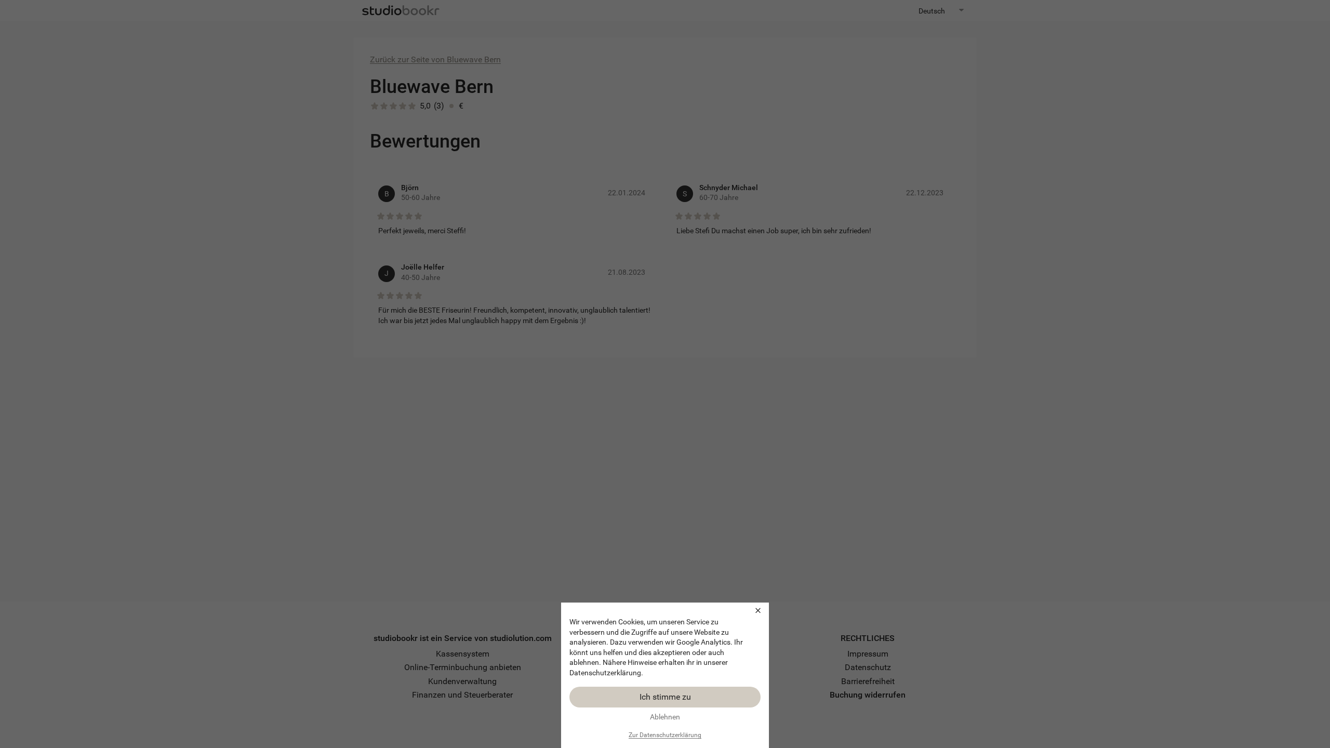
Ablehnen (665, 717)
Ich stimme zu (665, 697)
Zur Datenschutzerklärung (665, 735)
